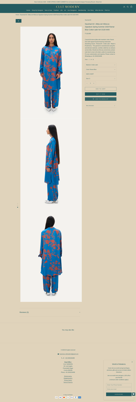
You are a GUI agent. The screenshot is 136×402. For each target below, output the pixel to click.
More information (90, 105)
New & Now (48, 10)
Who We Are (99, 10)
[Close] (132, 362)
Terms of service (68, 382)
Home (28, 10)
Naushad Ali (88, 20)
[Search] (128, 6)
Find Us (107, 10)
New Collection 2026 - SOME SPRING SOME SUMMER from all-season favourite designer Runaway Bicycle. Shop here (68, 2)
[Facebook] (89, 59)
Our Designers (72, 10)
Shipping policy (68, 378)
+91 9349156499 (70, 358)
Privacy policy (68, 380)
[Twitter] (91, 59)
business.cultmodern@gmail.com (69, 354)
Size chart (90, 74)
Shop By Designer (37, 10)
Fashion (56, 10)
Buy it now (100, 94)
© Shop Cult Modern (68, 394)
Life (61, 10)
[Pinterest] (93, 59)
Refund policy (68, 376)
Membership (82, 10)
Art (65, 10)
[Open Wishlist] (133, 394)
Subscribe (119, 394)
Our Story (91, 10)
